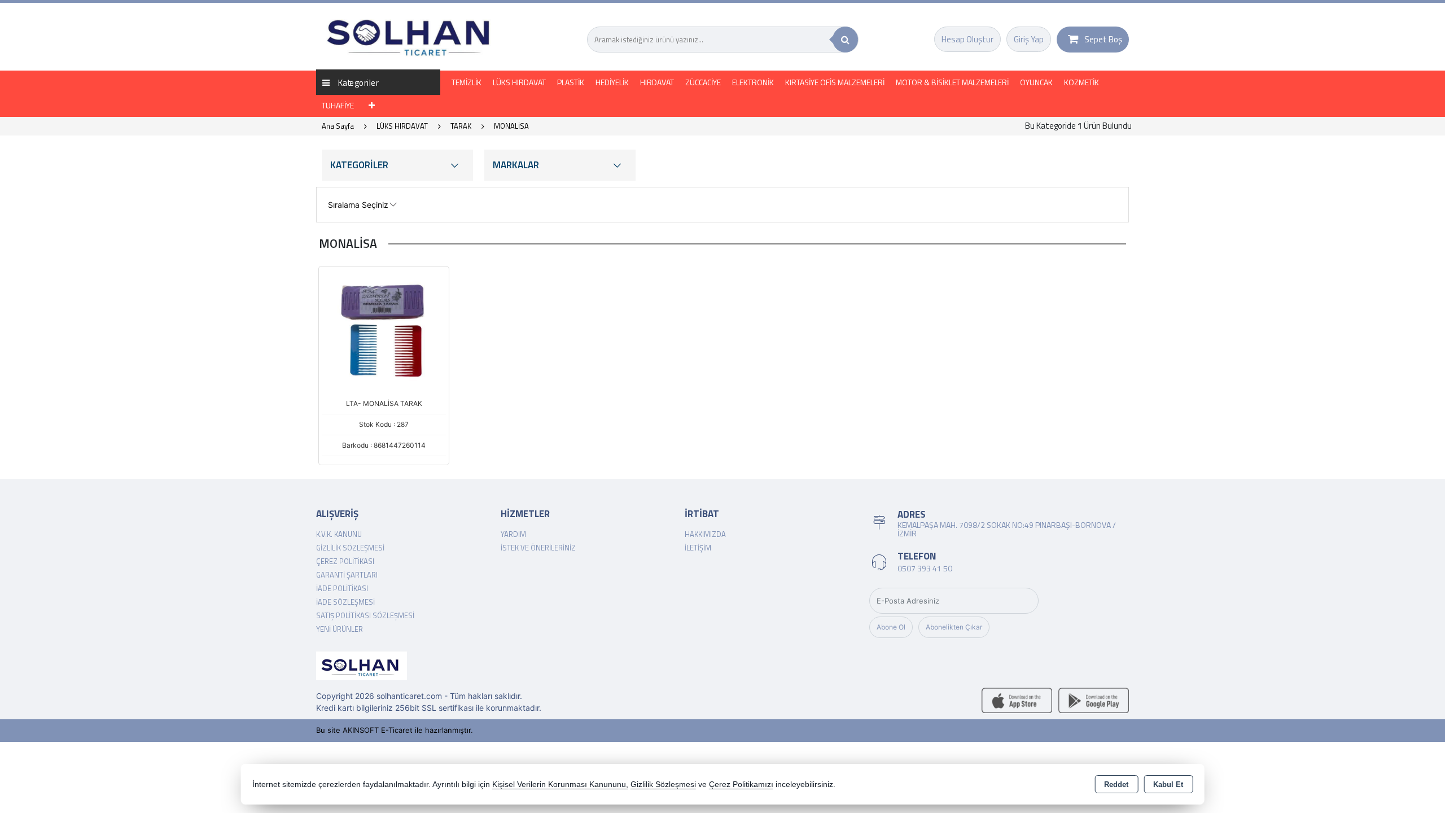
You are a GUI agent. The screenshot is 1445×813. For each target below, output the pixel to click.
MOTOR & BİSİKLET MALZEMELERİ (952, 82)
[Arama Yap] (845, 40)
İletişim (698, 547)
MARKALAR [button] (516, 165)
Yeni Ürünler (339, 629)
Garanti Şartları (347, 574)
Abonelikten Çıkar (954, 627)
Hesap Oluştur (967, 39)
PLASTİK (570, 82)
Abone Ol (891, 627)
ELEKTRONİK (753, 82)
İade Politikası (342, 588)
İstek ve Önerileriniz (538, 547)
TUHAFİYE (338, 105)
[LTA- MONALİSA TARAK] (384, 330)
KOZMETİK (1081, 82)
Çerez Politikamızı (741, 784)
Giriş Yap (1029, 39)
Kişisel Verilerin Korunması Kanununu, (560, 784)
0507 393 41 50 (924, 568)
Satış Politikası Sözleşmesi (365, 615)
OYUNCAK (1036, 82)
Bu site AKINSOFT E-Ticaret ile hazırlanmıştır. (394, 730)
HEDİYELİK (612, 82)
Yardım (513, 534)
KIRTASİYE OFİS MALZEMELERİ (834, 82)
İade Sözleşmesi (345, 601)
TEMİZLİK (466, 82)
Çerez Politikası (345, 561)
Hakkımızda (705, 534)
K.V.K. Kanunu (339, 534)
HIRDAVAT (657, 82)
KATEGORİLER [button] (359, 165)
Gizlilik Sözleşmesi (350, 547)
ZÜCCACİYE (703, 82)
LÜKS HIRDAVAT (519, 82)
